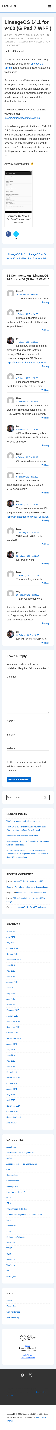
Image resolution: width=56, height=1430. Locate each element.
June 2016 (10, 1055)
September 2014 (13, 1117)
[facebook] (22, 1375)
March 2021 (11, 931)
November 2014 (13, 1106)
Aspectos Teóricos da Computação (21, 1164)
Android (18, 38)
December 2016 (13, 1021)
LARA (8, 1220)
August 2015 (11, 1089)
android (35, 42)
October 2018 (12, 954)
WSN (8, 1271)
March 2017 (11, 1004)
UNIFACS (10, 1259)
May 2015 (10, 1094)
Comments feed (13, 1312)
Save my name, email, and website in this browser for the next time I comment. (27, 766)
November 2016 (13, 1027)
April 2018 (10, 976)
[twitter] (30, 1375)
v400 (18, 45)
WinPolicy (10, 1265)
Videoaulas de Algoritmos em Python (22, 836)
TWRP (9, 1248)
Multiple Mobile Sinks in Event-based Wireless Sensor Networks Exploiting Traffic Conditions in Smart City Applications (27, 853)
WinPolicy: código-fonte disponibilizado (23, 821)
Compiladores (12, 1175)
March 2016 (11, 1072)
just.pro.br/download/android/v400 (22, 118)
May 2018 (10, 971)
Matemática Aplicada (15, 1237)
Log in (9, 1300)
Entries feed (11, 1306)
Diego (8, 887)
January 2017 (12, 1016)
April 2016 (10, 1066)
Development (12, 1186)
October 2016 (12, 1033)
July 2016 (10, 1049)
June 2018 (10, 965)
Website (11, 748)
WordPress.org (12, 1317)
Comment (13, 676)
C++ (8, 1169)
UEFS (9, 1254)
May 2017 (10, 993)
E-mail (10, 734)
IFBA (8, 1203)
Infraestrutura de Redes (16, 1209)
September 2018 (13, 959)
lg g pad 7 (45, 42)
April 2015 (10, 1100)
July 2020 (10, 937)
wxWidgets (11, 1276)
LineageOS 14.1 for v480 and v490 (28, 881)
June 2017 (10, 988)
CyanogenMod (12, 1181)
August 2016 (11, 1044)
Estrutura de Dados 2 (15, 1192)
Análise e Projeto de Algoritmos (20, 1152)
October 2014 (12, 1111)
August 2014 (11, 1123)
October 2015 (12, 1083)
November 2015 (13, 1078)
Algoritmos (11, 1147)
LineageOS (29, 38)
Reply (46, 302)
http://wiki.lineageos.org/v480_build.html (28, 517)
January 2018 (12, 982)
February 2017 (12, 1010)
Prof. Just (9, 6)
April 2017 (10, 999)
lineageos (9, 45)
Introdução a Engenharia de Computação (24, 1214)
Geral (8, 1197)
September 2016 (13, 1038)
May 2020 (10, 943)
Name (10, 721)
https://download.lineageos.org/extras (26, 362)
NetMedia (10, 1242)
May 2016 (10, 1061)
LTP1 (8, 1231)
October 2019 (12, 948)
